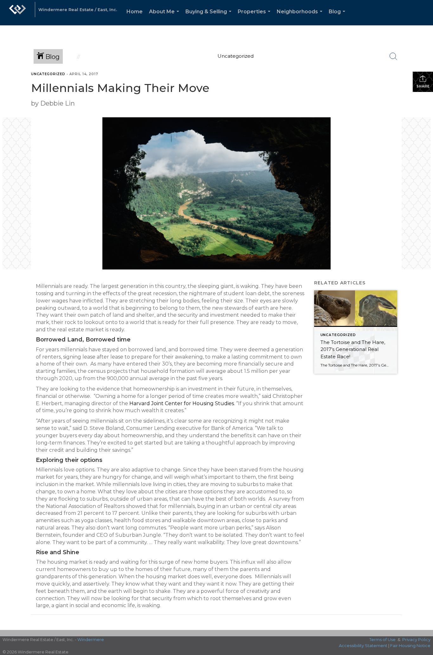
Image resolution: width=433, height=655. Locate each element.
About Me (165, 17)
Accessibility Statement (363, 645)
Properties (255, 17)
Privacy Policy (416, 639)
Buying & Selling (209, 17)
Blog (338, 17)
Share (423, 86)
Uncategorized (48, 74)
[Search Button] (393, 56)
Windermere (90, 639)
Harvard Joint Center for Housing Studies (181, 403)
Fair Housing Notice (410, 645)
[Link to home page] (17, 12)
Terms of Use (382, 639)
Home (134, 12)
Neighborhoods (301, 17)
